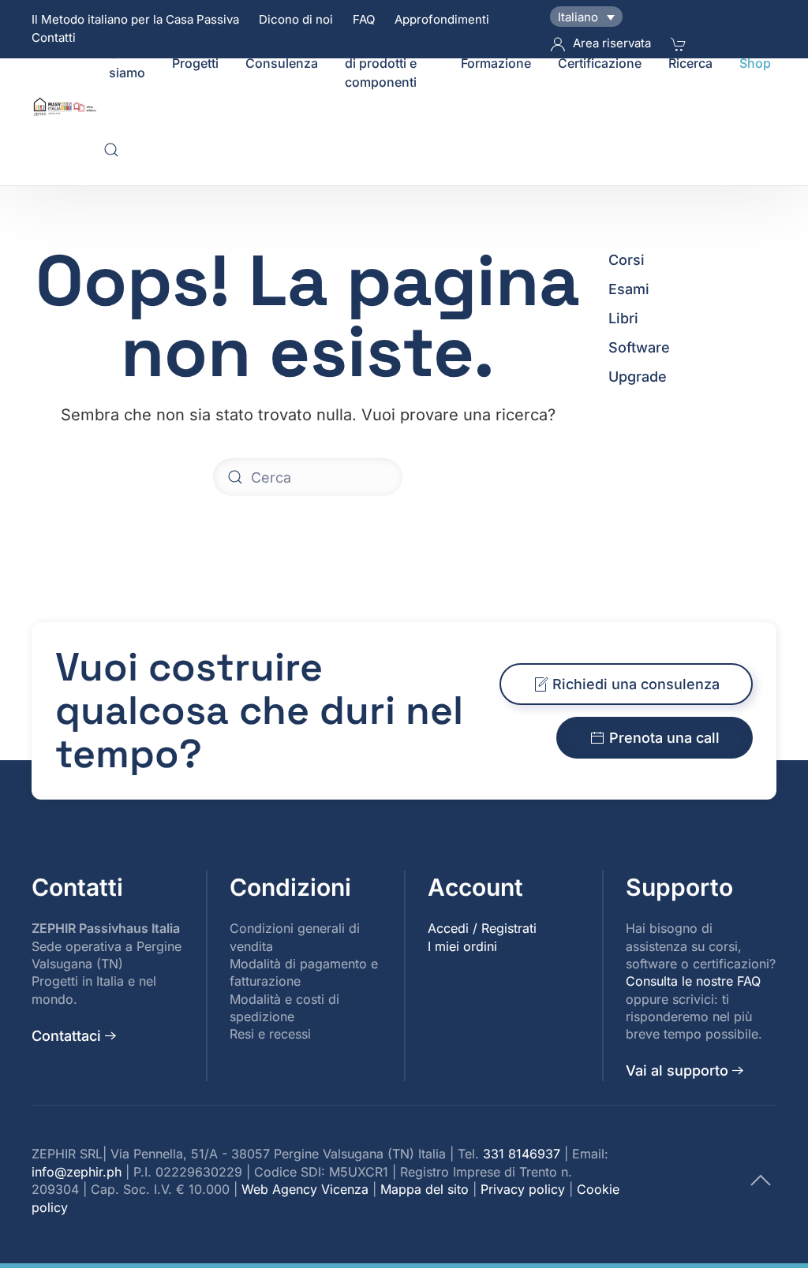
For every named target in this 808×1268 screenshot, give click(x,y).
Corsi (626, 260)
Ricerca (690, 63)
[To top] (760, 1179)
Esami (628, 289)
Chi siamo (127, 63)
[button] (111, 149)
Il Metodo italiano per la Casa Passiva (135, 19)
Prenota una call (664, 737)
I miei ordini (462, 946)
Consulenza (281, 63)
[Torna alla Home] (67, 106)
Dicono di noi (296, 19)
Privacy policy (523, 1189)
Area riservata (612, 42)
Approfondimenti (442, 19)
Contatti (54, 37)
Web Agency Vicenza (304, 1189)
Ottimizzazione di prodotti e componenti (389, 63)
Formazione (496, 63)
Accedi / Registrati (482, 928)
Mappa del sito (424, 1189)
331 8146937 (521, 1154)
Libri (623, 318)
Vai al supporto (677, 1070)
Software (639, 347)
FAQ (364, 19)
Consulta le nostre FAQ (693, 981)
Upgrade (637, 376)
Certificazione (600, 63)
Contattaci (66, 1035)
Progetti (195, 63)
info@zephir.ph (77, 1172)
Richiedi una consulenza (636, 684)
